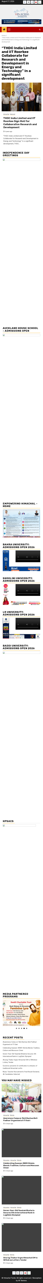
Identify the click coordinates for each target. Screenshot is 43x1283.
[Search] (39, 29)
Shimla (12, 1115)
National (12, 114)
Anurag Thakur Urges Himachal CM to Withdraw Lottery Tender (20, 1259)
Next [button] (37, 1012)
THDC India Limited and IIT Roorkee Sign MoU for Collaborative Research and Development (20, 123)
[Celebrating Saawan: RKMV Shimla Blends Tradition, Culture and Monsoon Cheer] (21, 1143)
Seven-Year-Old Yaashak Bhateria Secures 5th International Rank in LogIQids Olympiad (19, 1212)
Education (6, 1160)
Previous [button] (5, 1012)
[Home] (4, 29)
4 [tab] (24, 1028)
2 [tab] (19, 1028)
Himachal (6, 114)
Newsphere (37, 1278)
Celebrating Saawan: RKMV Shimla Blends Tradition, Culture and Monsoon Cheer (21, 1165)
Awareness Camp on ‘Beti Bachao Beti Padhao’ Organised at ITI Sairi (20, 1119)
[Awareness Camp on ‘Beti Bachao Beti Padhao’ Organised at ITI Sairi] (21, 1098)
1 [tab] (16, 1028)
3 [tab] (21, 1028)
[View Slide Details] (21, 1013)
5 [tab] (26, 1028)
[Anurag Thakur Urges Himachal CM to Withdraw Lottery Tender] (21, 1237)
